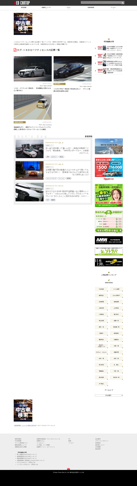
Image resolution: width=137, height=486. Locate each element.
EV (69, 439)
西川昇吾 (101, 364)
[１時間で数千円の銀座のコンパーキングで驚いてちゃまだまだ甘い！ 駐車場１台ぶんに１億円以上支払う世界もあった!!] (30, 170)
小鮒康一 (101, 333)
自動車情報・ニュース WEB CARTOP (25, 425)
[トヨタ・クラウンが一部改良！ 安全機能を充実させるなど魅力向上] (33, 68)
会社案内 (98, 439)
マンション (61, 178)
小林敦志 (101, 314)
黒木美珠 (101, 377)
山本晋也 (116, 308)
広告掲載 (98, 447)
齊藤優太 (101, 371)
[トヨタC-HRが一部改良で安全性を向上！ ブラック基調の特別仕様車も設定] (73, 68)
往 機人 (116, 364)
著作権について (99, 445)
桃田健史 (116, 333)
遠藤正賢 (116, 352)
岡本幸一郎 (116, 377)
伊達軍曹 (101, 301)
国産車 (53, 200)
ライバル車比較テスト (21, 443)
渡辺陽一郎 (116, 327)
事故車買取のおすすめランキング (27, 458)
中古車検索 (18, 441)
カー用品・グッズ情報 (43, 445)
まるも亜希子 (116, 295)
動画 (69, 441)
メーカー (71, 443)
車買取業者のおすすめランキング (27, 456)
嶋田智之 (101, 295)
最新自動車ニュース (59, 84)
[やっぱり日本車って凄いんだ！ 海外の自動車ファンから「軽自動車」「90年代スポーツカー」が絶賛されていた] (30, 149)
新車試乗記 (18, 439)
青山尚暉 (101, 320)
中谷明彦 (101, 289)
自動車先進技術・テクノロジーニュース (20, 122)
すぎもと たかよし (101, 352)
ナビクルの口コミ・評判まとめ (26, 462)
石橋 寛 (60, 142)
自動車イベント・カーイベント (46, 447)
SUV (47, 200)
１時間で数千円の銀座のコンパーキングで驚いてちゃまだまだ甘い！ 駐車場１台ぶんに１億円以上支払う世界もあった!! (67, 172)
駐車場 (68, 178)
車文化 (61, 157)
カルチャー (54, 157)
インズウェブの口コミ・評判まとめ (27, 464)
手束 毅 (116, 371)
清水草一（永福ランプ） (101, 345)
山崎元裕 (101, 308)
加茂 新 (116, 358)
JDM (47, 157)
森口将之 (116, 314)
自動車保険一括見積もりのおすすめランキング (30, 460)
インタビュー (40, 443)
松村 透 (101, 358)
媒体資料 (98, 449)
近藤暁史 (116, 339)
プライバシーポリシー (101, 441)
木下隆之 (101, 383)
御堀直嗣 (116, 301)
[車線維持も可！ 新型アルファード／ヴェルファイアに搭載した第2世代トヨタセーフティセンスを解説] (33, 107)
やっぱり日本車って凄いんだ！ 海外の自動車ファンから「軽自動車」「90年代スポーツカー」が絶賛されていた (67, 150)
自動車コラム (49, 145)
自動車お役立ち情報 (21, 447)
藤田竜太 (101, 339)
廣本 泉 (101, 327)
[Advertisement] (109, 108)
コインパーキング (51, 178)
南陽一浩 (116, 320)
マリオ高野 (116, 289)
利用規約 (98, 443)
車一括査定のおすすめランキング (27, 454)
